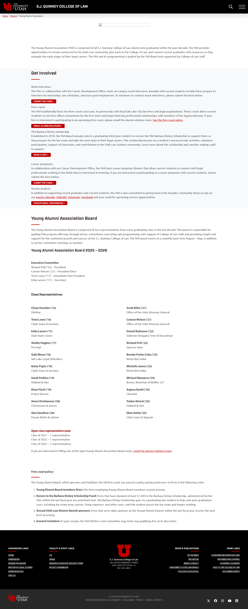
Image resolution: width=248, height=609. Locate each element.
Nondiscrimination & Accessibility (103, 600)
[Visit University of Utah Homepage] (16, 7)
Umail (52, 559)
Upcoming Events (231, 571)
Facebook (87, 197)
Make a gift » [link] (41, 154)
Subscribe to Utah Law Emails (184, 567)
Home (5, 16)
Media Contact (191, 563)
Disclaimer (128, 600)
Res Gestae (193, 559)
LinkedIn (61, 197)
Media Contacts (154, 600)
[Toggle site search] (230, 7)
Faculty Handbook (58, 567)
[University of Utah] (23, 598)
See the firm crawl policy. (168, 120)
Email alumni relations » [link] (48, 125)
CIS (50, 555)
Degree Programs (17, 563)
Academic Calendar (230, 563)
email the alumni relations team (152, 451)
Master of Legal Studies (20, 567)
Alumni (13, 16)
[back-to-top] (244, 602)
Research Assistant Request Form (66, 563)
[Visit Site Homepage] (124, 556)
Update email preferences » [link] (49, 203)
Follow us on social (188, 571)
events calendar (45, 197)
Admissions (14, 559)
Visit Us (12, 575)
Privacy (140, 600)
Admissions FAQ (16, 571)
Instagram (74, 197)
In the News (193, 555)
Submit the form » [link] (44, 101)
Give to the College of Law (226, 567)
